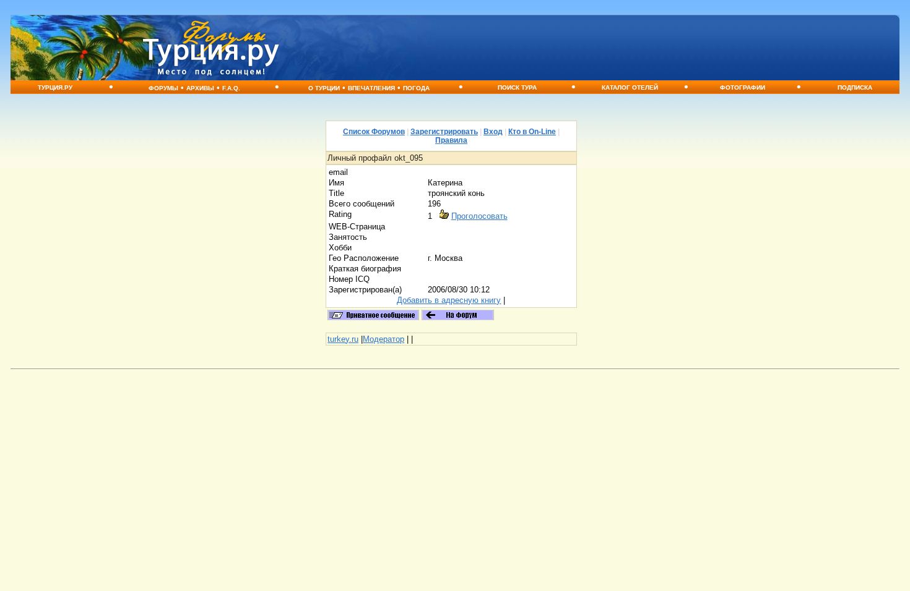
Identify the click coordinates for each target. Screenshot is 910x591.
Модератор (383, 339)
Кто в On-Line (532, 131)
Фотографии (742, 87)
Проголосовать (479, 216)
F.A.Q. (231, 88)
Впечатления (371, 88)
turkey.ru (342, 339)
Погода (416, 88)
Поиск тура (517, 87)
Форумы (163, 88)
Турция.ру (55, 87)
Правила (451, 140)
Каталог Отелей (630, 87)
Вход (493, 131)
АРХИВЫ (200, 88)
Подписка (855, 87)
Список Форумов (374, 131)
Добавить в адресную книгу (449, 300)
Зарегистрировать (444, 131)
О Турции (324, 88)
